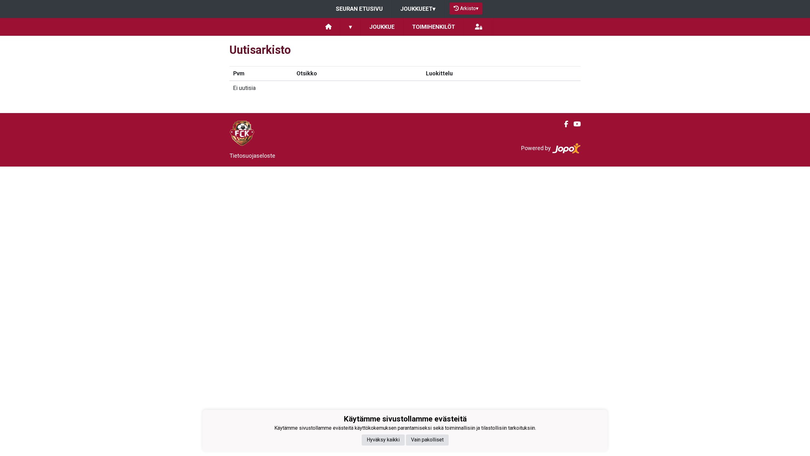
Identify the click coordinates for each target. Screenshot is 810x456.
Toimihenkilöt (433, 26)
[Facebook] (563, 124)
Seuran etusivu (359, 8)
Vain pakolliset (427, 440)
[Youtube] (574, 124)
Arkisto (469, 8)
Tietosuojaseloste (252, 155)
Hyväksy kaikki (383, 440)
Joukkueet (417, 8)
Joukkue (382, 26)
